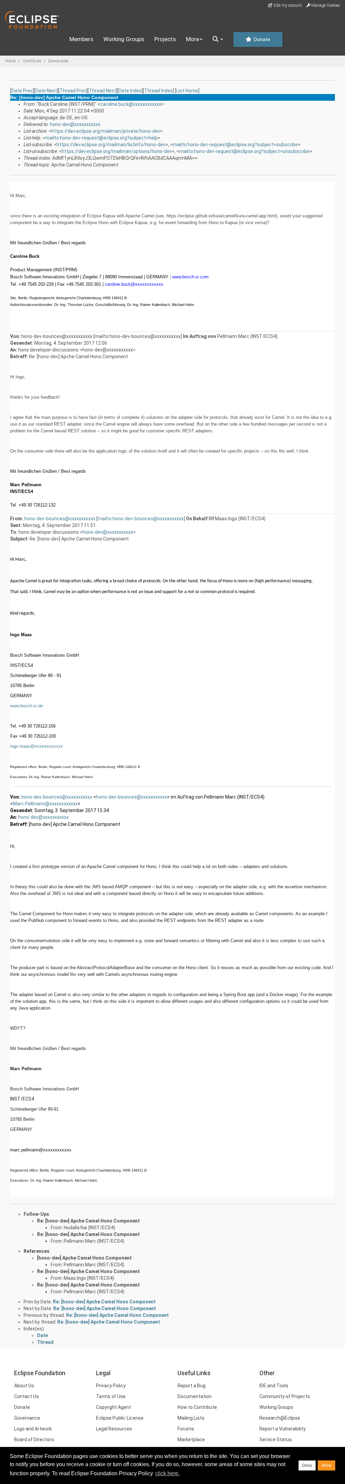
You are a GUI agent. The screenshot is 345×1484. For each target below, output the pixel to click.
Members (81, 39)
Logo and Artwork (33, 1428)
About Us (24, 1385)
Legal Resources (114, 1428)
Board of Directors (34, 1439)
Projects (165, 39)
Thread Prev (73, 90)
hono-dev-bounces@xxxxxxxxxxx (59, 518)
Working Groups (123, 39)
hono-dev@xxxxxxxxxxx (75, 124)
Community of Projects (284, 1396)
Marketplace (191, 1439)
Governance (27, 1418)
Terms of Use (111, 1396)
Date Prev (22, 90)
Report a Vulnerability (282, 1428)
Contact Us (26, 1396)
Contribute (32, 61)
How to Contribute (197, 1407)
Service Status (275, 1439)
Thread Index (158, 90)
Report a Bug (192, 1385)
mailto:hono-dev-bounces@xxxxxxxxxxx (141, 518)
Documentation (195, 1396)
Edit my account (287, 5)
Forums (186, 1428)
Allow (326, 1465)
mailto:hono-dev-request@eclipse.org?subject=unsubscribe (244, 151)
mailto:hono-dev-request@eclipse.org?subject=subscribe (235, 144)
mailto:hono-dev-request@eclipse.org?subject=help (101, 138)
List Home (187, 90)
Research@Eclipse (279, 1418)
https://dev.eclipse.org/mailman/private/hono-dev (105, 131)
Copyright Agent (113, 1407)
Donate (261, 39)
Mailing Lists (191, 1418)
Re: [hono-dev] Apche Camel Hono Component (88, 1221)
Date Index (130, 90)
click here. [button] (167, 1473)
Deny (307, 1465)
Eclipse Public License (120, 1418)
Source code (58, 61)
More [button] (192, 39)
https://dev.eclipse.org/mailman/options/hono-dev (117, 151)
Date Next (46, 90)
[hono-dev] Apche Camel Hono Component (84, 1258)
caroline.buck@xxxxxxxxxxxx (130, 104)
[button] (218, 39)
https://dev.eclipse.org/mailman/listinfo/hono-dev (111, 144)
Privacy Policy (111, 1385)
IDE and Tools (273, 1385)
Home (10, 61)
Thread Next (102, 90)
